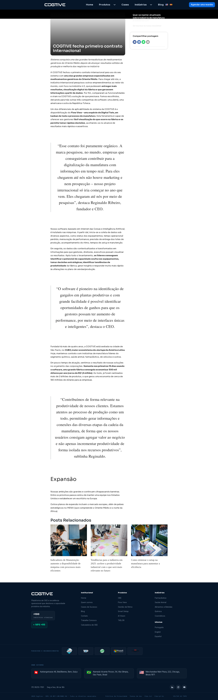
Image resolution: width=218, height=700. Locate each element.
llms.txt (148, 696)
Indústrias (141, 4)
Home (89, 4)
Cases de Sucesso (89, 607)
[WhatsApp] (143, 42)
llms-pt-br (159, 696)
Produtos (104, 4)
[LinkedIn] (139, 42)
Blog (161, 4)
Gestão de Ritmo (125, 607)
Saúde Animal (160, 602)
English (158, 632)
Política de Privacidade (116, 696)
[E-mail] (148, 42)
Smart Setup (123, 611)
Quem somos (87, 602)
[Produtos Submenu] (114, 5)
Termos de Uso (136, 696)
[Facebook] (135, 42)
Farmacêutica (160, 598)
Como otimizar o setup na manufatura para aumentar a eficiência (145, 563)
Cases (125, 4)
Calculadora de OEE (89, 625)
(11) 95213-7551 (37, 687)
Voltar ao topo (180, 696)
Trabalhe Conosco (89, 620)
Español (158, 636)
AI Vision (121, 616)
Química (158, 611)
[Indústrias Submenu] (151, 5)
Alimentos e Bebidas (163, 607)
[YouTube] (184, 687)
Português (159, 627)
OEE (119, 598)
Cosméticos (160, 616)
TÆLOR (121, 620)
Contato (84, 616)
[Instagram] (178, 687)
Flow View (122, 602)
